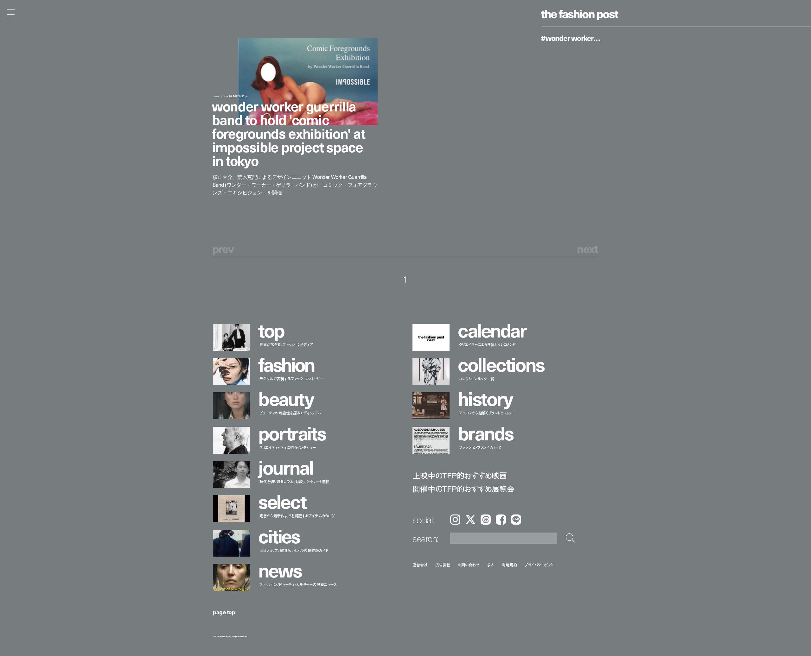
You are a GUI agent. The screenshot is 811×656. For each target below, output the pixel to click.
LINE (516, 519)
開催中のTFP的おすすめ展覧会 (463, 488)
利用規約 (509, 564)
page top (224, 612)
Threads (486, 519)
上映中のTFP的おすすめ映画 (459, 475)
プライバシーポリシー (541, 564)
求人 (491, 564)
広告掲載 (442, 564)
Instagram (455, 519)
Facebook (501, 519)
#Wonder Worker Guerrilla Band (571, 37)
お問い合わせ (468, 564)
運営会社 (420, 564)
